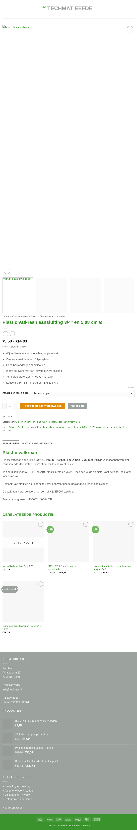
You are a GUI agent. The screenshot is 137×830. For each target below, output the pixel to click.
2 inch (20, 427)
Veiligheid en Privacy (17, 794)
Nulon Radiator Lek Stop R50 (18, 566)
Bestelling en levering (17, 786)
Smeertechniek (117, 427)
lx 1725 (83, 427)
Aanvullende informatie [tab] (37, 443)
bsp (39, 427)
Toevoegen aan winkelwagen (42, 405)
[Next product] (5, 333)
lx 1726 (91, 427)
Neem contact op (13, 807)
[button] (5, 11)
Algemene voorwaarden (19, 790)
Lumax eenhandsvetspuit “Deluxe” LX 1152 (22, 627)
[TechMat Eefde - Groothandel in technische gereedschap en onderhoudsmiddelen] (68, 11)
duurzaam (59, 427)
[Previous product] (12, 333)
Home (6, 316)
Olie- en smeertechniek (24, 316)
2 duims (12, 427)
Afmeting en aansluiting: (15, 393)
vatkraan (7, 430)
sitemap (86, 825)
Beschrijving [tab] (11, 443)
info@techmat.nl (12, 689)
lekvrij (75, 427)
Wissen (130, 388)
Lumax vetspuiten (47, 422)
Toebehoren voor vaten (52, 316)
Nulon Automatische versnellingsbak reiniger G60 (112, 568)
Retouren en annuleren (18, 799)
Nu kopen (77, 405)
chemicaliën (48, 427)
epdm (68, 427)
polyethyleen (102, 427)
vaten (128, 427)
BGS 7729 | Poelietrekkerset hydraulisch (63, 568)
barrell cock (30, 427)
